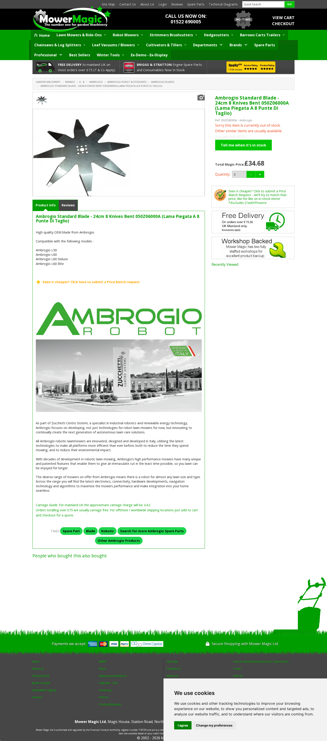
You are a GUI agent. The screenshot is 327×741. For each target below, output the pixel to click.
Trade (237, 669)
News (35, 662)
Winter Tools (108, 55)
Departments (205, 45)
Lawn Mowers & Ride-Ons (79, 34)
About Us (147, 4)
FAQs (102, 669)
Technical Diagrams (223, 4)
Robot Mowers (126, 34)
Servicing (105, 690)
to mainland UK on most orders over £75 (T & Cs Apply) (86, 67)
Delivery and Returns (113, 676)
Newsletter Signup (44, 690)
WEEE (102, 662)
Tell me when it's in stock (243, 145)
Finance (37, 697)
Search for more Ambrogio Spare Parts (152, 531)
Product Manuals (110, 704)
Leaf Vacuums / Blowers (113, 45)
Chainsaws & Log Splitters (57, 45)
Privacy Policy (40, 676)
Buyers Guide (41, 683)
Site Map (108, 4)
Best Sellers (79, 55)
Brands (236, 45)
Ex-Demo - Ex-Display (149, 55)
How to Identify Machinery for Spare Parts (261, 662)
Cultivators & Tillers (164, 45)
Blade (90, 531)
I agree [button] (183, 725)
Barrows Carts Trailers (260, 34)
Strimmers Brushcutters (171, 34)
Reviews (177, 4)
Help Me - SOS (108, 683)
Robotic (107, 531)
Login (163, 4)
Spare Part (71, 531)
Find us (238, 676)
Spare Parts (195, 4)
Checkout (283, 23)
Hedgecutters (216, 34)
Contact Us (127, 4)
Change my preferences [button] (214, 725)
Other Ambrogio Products (119, 540)
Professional (45, 55)
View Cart (283, 17)
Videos (103, 697)
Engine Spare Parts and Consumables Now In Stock (169, 67)
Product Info (46, 205)
